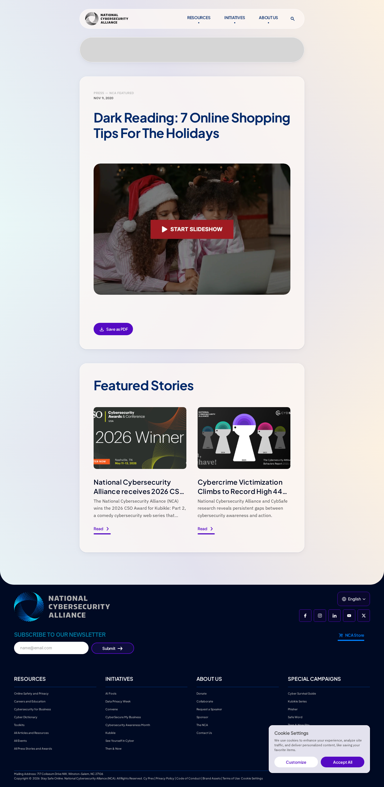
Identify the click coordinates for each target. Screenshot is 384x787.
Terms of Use (231, 778)
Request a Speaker (209, 709)
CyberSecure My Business (123, 717)
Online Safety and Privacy (31, 693)
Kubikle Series (297, 701)
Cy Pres (148, 778)
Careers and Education (30, 701)
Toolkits (19, 725)
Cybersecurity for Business (32, 709)
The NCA (202, 725)
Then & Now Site (299, 725)
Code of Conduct (188, 778)
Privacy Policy (165, 778)
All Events (20, 740)
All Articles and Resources (31, 732)
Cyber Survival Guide (302, 693)
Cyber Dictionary (25, 717)
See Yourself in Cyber (119, 740)
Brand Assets (212, 778)
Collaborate (204, 701)
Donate (201, 693)
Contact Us (204, 732)
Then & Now (113, 748)
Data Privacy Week (118, 701)
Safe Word (295, 717)
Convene (111, 709)
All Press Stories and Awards (33, 748)
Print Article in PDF (113, 333)
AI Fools (110, 693)
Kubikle (110, 732)
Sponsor (202, 717)
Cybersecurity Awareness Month (127, 725)
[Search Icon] (292, 19)
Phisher (293, 709)
